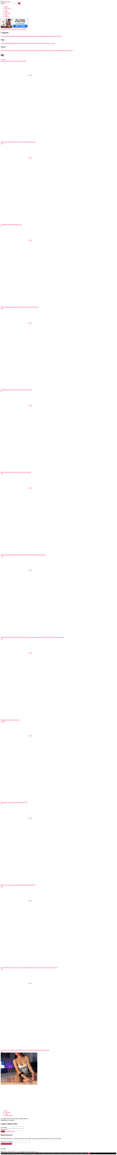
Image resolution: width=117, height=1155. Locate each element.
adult (10, 43)
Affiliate (6, 16)
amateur (20, 43)
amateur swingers (45, 43)
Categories (7, 8)
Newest (3, 29)
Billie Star (55, 50)
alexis (16, 43)
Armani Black (36, 50)
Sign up (17, 1152)
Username (4, 1127)
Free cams (7, 13)
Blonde (25, 36)
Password (3, 1129)
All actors (70, 50)
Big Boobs (10, 36)
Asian (5, 36)
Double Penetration (48, 36)
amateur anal (26, 43)
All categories (58, 36)
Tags (5, 10)
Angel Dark (14, 50)
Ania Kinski (21, 50)
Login (2, 1131)
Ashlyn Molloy (44, 50)
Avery (50, 50)
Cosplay (34, 36)
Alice (2, 50)
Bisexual (20, 36)
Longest (18, 29)
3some (4, 43)
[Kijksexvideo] (5, 1)
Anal (2, 36)
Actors (6, 11)
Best (6, 29)
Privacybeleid (8, 1115)
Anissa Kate (28, 50)
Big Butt (15, 36)
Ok (89, 1153)
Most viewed (12, 29)
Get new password (6, 1143)
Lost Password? (10, 1131)
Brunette (29, 36)
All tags (53, 43)
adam (7, 43)
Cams (6, 15)
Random (23, 29)
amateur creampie (35, 43)
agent (13, 43)
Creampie (40, 36)
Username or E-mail (6, 1142)
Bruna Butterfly (62, 50)
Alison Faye (7, 50)
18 (1, 43)
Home (6, 6)
